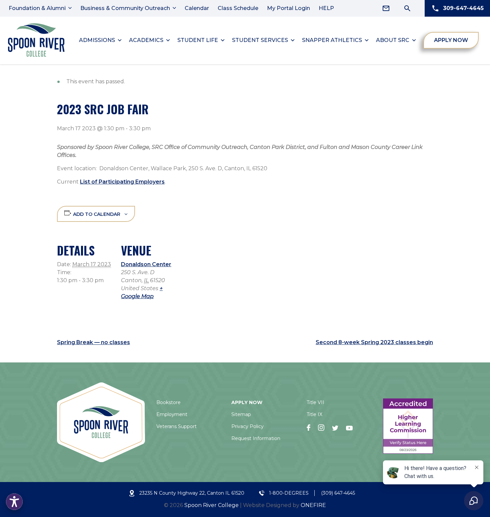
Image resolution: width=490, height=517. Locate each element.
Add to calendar (96, 214)
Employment (171, 414)
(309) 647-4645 (338, 493)
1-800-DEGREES (289, 493)
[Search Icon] (407, 8)
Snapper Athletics (332, 40)
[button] (14, 501)
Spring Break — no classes (93, 342)
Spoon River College (211, 505)
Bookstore (168, 402)
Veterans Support (176, 426)
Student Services (260, 40)
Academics (146, 40)
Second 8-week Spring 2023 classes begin (374, 342)
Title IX (314, 414)
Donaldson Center (146, 264)
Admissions (97, 40)
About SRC (392, 40)
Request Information (255, 438)
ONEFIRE (313, 505)
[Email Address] (386, 8)
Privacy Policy (247, 426)
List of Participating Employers (122, 182)
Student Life (197, 40)
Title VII (315, 402)
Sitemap (241, 414)
